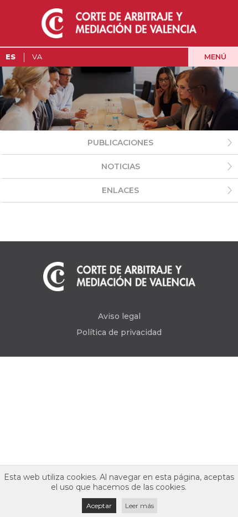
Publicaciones (120, 143)
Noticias (120, 166)
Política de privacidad (119, 332)
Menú (215, 56)
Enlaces (120, 190)
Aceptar (99, 505)
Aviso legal (119, 316)
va (37, 56)
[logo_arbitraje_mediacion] (119, 23)
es (10, 56)
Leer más (139, 505)
